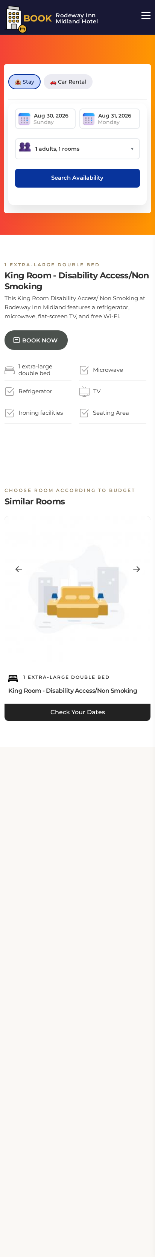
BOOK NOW (40, 340)
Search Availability (77, 177)
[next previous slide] (18, 569)
